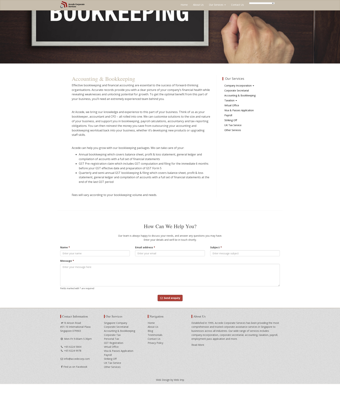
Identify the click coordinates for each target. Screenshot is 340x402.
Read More (197, 344)
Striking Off (230, 120)
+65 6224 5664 (72, 346)
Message (67, 260)
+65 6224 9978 (72, 350)
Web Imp (179, 379)
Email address (145, 247)
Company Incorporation (238, 85)
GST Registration (113, 343)
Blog (150, 330)
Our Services (216, 4)
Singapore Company (115, 323)
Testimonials (155, 335)
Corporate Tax (112, 335)
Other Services (232, 130)
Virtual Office (231, 105)
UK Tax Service (233, 125)
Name (65, 247)
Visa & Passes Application (239, 110)
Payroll (228, 115)
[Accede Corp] (72, 4)
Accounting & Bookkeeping (240, 95)
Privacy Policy (155, 343)
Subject (216, 247)
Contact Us (237, 4)
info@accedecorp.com (76, 358)
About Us (198, 4)
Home (184, 4)
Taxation (229, 100)
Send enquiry (171, 298)
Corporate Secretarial (236, 90)
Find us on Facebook (75, 366)
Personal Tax (111, 338)
